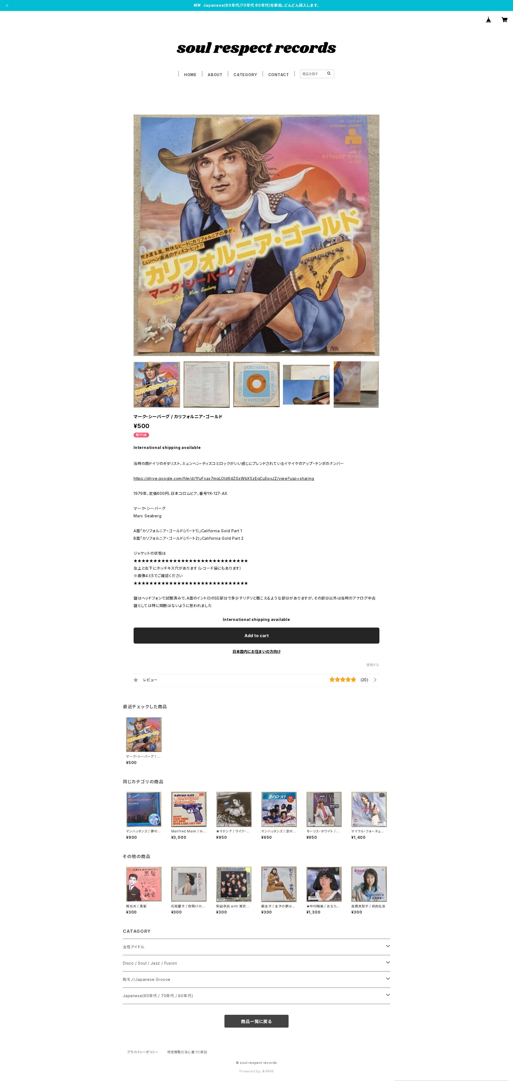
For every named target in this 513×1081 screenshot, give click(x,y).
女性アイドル (134, 947)
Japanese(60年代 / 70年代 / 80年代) (158, 995)
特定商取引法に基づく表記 (187, 1052)
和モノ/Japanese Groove (146, 979)
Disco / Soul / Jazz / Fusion (150, 963)
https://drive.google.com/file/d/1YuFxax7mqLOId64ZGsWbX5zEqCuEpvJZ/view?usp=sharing (224, 478)
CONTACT (278, 74)
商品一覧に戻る (256, 1021)
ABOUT (215, 74)
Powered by (250, 1071)
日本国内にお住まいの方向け (256, 651)
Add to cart (256, 635)
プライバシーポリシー (143, 1052)
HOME (190, 74)
